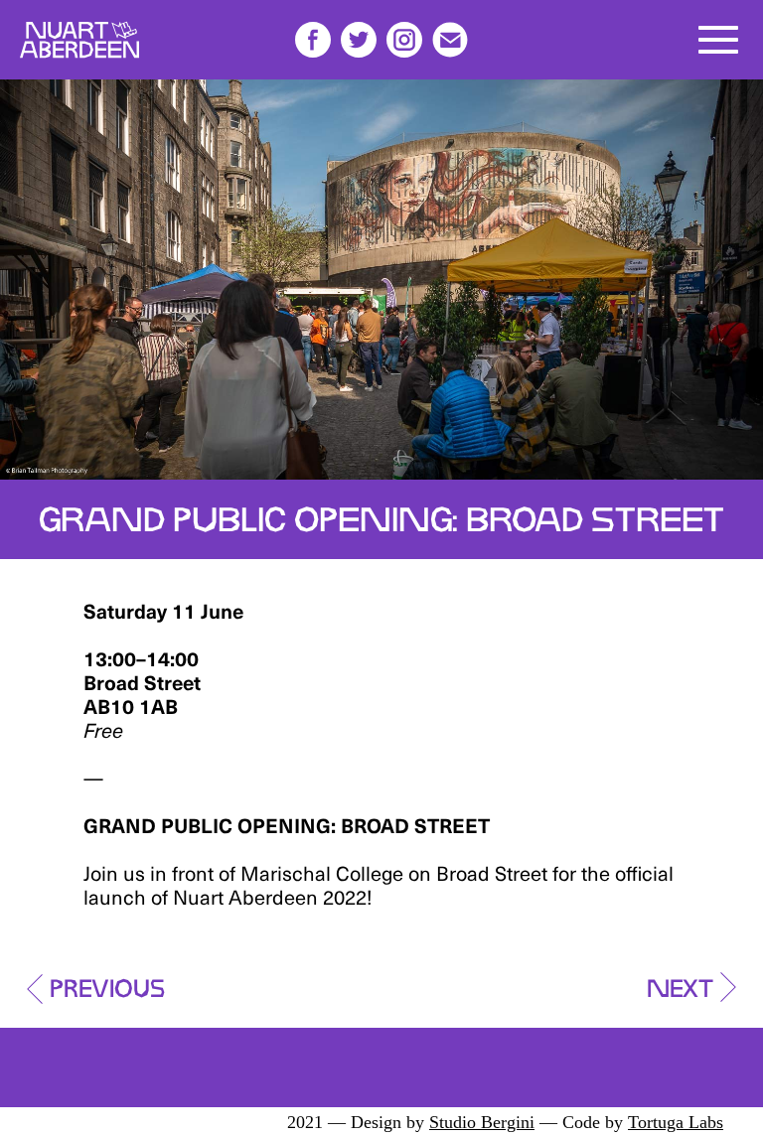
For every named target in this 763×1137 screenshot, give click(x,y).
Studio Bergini (481, 1122)
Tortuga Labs (675, 1122)
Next (680, 983)
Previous (107, 983)
